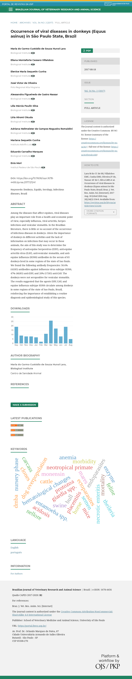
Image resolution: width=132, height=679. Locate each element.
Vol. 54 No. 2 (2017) (43, 22)
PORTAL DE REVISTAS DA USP (17, 4)
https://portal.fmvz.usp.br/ (32, 625)
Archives (25, 22)
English (15, 547)
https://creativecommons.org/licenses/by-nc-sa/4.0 (99, 142)
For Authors (17, 573)
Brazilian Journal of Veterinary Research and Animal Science (58, 9)
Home (14, 22)
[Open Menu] (10, 9)
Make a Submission (24, 404)
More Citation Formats (95, 212)
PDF (88, 50)
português (16, 552)
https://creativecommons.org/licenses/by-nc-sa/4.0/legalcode (99, 150)
